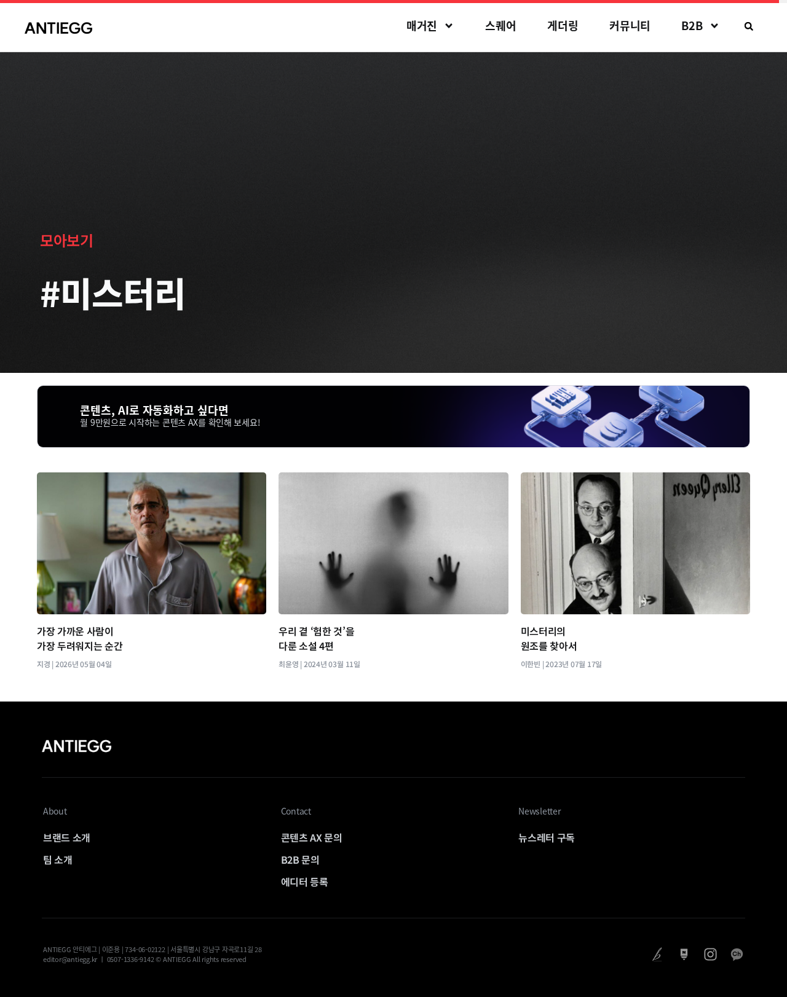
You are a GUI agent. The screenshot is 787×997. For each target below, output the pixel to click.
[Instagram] (710, 954)
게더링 (563, 25)
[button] (749, 26)
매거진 (422, 25)
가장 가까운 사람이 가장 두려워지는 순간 (79, 638)
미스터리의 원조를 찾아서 (549, 638)
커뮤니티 (630, 25)
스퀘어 (500, 25)
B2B (692, 25)
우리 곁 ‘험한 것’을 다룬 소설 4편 (316, 638)
